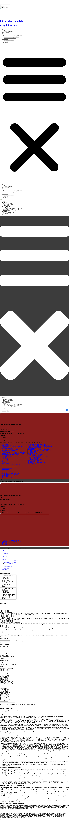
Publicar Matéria (7, 588)
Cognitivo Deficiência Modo (7, 620)
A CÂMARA (4, 29)
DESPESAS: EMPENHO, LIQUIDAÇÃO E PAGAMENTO (14, 452)
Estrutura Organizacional (8, 461)
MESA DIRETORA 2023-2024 (35, 460)
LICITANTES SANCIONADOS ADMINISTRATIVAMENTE (40, 446)
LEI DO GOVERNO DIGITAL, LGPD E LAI (37, 444)
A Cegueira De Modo (5, 631)
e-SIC (3, 463)
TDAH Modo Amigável (5, 626)
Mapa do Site (5, 460)
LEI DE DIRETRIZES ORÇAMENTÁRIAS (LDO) (38, 456)
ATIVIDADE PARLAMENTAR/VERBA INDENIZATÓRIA (40, 450)
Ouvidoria (4, 457)
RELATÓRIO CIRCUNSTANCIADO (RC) (37, 463)
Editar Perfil (6, 584)
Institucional (5, 39)
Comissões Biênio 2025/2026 (11, 37)
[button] (34, 113)
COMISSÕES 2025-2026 (34, 461)
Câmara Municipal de (11, 21)
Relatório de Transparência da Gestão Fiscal (13, 453)
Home (3, 28)
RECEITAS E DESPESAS (7, 448)
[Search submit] (0, 5)
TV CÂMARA (5, 476)
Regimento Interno (9, 40)
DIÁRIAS (4, 451)
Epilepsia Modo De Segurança (7, 610)
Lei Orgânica (7, 41)
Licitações (4, 470)
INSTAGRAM (5, 475)
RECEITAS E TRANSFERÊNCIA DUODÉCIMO (12, 450)
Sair (3, 586)
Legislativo (5, 35)
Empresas (5, 593)
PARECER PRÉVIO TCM (33, 462)
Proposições (5, 42)
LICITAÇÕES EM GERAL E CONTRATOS (11, 449)
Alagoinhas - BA (8, 25)
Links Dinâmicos (7, 596)
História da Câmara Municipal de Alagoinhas (13, 446)
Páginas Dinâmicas (8, 594)
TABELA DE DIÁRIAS (32, 448)
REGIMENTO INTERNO (33, 458)
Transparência (6, 34)
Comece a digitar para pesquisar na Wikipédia (22, 641)
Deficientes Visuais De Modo (7, 615)
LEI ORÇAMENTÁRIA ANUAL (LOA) (36, 455)
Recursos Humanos (7, 456)
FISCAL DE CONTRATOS (33, 453)
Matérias (5, 590)
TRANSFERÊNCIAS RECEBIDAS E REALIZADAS (38, 449)
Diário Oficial (5, 33)
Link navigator (3, 700)
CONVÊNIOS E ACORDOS (34, 452)
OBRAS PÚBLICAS (32, 464)
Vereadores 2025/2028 (10, 38)
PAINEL (3, 447)
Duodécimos (5, 455)
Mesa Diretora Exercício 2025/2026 (13, 36)
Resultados (2, 6)
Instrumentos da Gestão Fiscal (10, 454)
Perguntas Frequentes (7, 462)
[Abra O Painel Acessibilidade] (0, 819)
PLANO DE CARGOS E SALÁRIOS (35, 454)
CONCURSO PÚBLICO (33, 451)
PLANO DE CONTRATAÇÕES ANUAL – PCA (38, 447)
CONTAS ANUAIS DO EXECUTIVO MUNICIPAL (38, 445)
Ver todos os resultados (4, 7)
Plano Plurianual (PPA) (33, 457)
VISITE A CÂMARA (8, 32)
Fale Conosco (5, 458)
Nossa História (8, 30)
